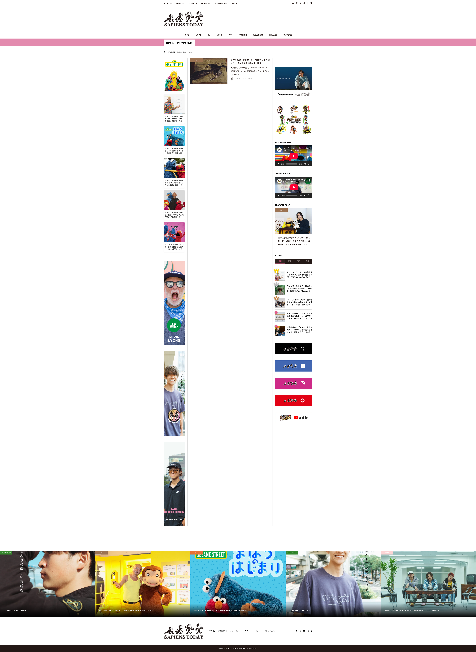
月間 (298, 335)
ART (230, 35)
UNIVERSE (287, 35)
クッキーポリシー (235, 631)
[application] (293, 230)
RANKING (234, 3)
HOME (186, 35)
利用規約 (221, 631)
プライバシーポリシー (253, 631)
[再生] (278, 238)
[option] (47, 584)
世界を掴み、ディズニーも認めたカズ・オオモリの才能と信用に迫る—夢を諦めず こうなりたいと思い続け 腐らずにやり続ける (299, 403)
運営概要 (212, 631)
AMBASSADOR (221, 3)
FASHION (243, 35)
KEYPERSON (206, 3)
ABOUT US (168, 3)
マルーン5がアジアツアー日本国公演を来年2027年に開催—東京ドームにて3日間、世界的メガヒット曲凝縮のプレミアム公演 (299, 376)
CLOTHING (193, 3)
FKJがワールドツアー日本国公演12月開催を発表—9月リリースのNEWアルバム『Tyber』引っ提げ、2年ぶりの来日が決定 (299, 362)
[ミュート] (305, 238)
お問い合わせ (269, 631)
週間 (289, 335)
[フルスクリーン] (309, 238)
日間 (280, 335)
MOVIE (198, 35)
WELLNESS (258, 35)
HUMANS (273, 35)
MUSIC (219, 35)
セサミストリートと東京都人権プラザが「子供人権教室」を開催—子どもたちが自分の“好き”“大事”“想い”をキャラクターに (299, 348)
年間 (307, 335)
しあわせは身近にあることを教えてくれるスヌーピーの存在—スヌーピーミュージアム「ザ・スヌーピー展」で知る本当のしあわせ (299, 390)
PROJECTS (180, 3)
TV (209, 35)
